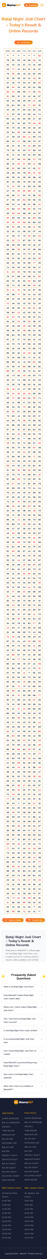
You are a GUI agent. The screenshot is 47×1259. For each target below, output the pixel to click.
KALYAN (6, 1151)
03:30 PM (6, 1221)
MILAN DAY (7, 1138)
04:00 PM (29, 1225)
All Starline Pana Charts (9, 1194)
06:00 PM (29, 1233)
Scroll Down (25, 42)
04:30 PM (6, 1225)
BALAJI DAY (8, 1147)
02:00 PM (29, 1217)
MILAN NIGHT (9, 1167)
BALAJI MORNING (11, 1122)
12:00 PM (29, 1208)
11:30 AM (6, 1204)
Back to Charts (15, 920)
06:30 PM (6, 1233)
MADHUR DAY (8, 1134)
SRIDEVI (6, 1126)
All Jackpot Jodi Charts (32, 1194)
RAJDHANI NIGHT (10, 1175)
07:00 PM (29, 1237)
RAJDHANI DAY (9, 1143)
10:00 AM (29, 1200)
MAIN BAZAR (8, 1179)
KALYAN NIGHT (9, 1171)
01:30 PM (6, 1213)
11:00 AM (29, 1204)
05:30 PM (6, 1229)
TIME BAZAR (8, 1130)
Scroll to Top (37, 920)
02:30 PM (6, 1217)
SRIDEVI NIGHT (10, 1155)
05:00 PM (29, 1229)
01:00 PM (29, 1213)
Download (33, 5)
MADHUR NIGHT (10, 1159)
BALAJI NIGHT (9, 1163)
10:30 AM (6, 1200)
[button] (42, 5)
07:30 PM (6, 1237)
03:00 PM (29, 1221)
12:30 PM (6, 1208)
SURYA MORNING (10, 1118)
